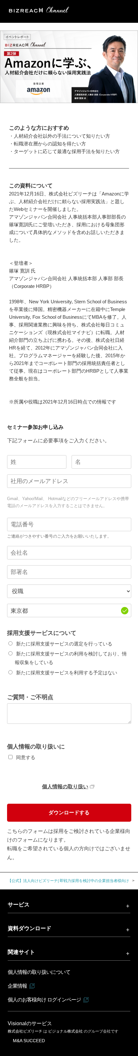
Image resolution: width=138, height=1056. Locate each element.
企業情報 (17, 986)
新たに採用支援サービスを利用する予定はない (66, 672)
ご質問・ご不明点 (30, 697)
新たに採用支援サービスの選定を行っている (64, 643)
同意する (25, 757)
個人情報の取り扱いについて (39, 972)
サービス (19, 904)
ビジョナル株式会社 (66, 1031)
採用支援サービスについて (41, 633)
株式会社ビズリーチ (25, 1031)
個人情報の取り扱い (65, 786)
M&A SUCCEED (29, 1040)
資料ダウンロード (29, 928)
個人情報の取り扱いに (36, 746)
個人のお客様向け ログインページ (44, 999)
